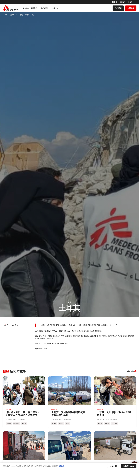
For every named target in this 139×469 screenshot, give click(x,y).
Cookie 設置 (113, 466)
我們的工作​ (44, 8)
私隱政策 (61, 466)
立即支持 (55, 8)
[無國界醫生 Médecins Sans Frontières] (11, 8)
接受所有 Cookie (128, 466)
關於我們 (34, 8)
